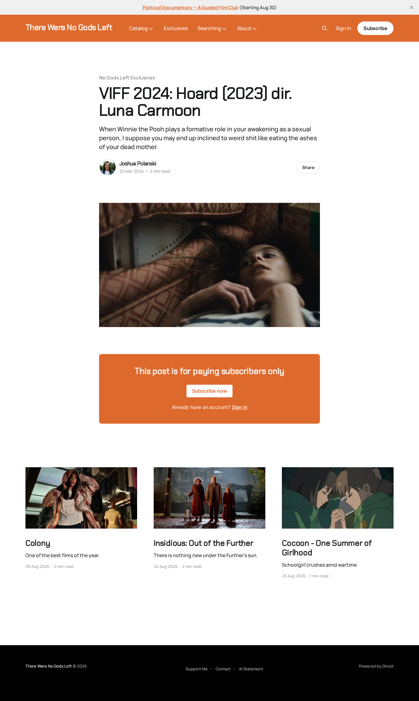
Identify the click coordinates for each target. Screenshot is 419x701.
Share (308, 167)
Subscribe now (209, 391)
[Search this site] (324, 28)
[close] (412, 7)
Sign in (343, 28)
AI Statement (251, 669)
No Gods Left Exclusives (127, 77)
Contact (223, 669)
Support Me (197, 669)
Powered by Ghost (376, 666)
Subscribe (375, 28)
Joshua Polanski (137, 163)
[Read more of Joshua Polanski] (107, 167)
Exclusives (176, 28)
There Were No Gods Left (68, 27)
